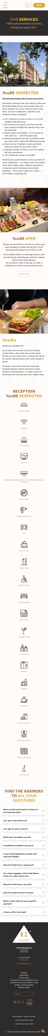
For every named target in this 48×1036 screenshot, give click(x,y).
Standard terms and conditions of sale (24, 982)
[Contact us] (43, 1031)
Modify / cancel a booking (24, 985)
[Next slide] (42, 64)
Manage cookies (24, 987)
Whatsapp (24, 959)
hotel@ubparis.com (24, 963)
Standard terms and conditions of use (24, 980)
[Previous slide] (5, 64)
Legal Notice (24, 975)
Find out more (24, 274)
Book (39, 5)
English (17, 994)
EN (27, 5)
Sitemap (24, 973)
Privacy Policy (24, 978)
